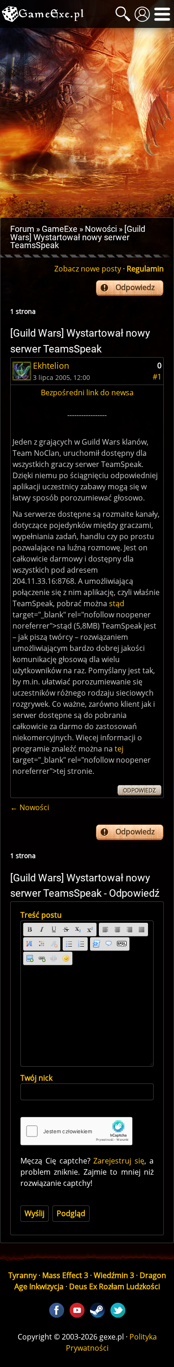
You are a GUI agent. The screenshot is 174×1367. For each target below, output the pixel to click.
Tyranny (22, 1275)
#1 (157, 377)
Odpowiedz (135, 287)
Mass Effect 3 (65, 1275)
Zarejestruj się (118, 1161)
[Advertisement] (87, 122)
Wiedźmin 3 (114, 1275)
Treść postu (41, 915)
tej (119, 749)
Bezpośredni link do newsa (87, 392)
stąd (116, 603)
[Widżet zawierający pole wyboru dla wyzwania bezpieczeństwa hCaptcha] (76, 1131)
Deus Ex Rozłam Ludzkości (114, 1286)
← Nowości (29, 807)
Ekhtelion (51, 365)
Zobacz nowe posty (87, 269)
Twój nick (36, 1078)
